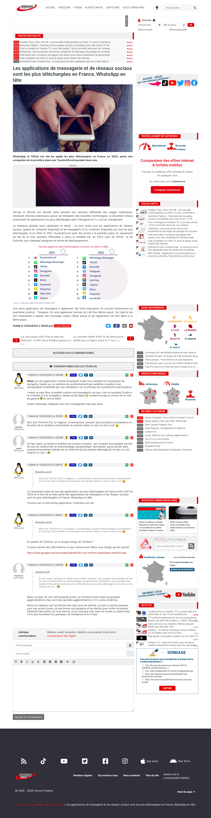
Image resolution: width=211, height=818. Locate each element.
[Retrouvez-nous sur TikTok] (43, 761)
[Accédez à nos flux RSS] (24, 761)
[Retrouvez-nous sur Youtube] (64, 761)
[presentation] (15, 662)
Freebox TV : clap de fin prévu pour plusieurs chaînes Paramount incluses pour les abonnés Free (171, 645)
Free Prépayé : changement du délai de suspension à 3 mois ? (165, 429)
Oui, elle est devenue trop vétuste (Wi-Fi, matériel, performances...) (164, 666)
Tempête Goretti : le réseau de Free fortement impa (171, 356)
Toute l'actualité (29, 35)
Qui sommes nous (108, 775)
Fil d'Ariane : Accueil (27, 804)
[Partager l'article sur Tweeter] (108, 326)
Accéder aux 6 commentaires (73, 352)
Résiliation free (152, 446)
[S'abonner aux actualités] (131, 326)
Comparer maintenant (167, 189)
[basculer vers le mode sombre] (157, 8)
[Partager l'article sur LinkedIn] (124, 326)
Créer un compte (145, 29)
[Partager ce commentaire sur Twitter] (81, 375)
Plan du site (152, 775)
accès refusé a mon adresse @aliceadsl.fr (166, 435)
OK (191, 25)
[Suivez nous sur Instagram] (125, 761)
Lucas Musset (62, 325)
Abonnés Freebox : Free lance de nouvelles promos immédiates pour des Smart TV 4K (64, 45)
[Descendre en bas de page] (86, 375)
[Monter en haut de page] (91, 375)
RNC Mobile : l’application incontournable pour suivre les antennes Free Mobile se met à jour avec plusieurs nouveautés (173, 256)
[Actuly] (146, 543)
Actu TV (146, 605)
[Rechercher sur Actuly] (191, 546)
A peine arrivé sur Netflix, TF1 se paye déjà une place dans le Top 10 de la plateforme (172, 613)
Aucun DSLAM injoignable (184, 557)
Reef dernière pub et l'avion (159, 442)
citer (73, 375)
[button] (16, 662)
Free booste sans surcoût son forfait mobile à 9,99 (171, 363)
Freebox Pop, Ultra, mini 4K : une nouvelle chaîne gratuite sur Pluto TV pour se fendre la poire (173, 213)
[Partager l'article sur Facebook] (116, 326)
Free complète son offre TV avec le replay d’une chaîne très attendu (55, 58)
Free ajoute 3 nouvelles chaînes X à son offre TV (173, 636)
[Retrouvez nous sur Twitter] (85, 761)
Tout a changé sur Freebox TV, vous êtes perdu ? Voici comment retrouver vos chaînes (65, 48)
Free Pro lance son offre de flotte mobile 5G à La (170, 366)
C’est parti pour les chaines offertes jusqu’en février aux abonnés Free (171, 625)
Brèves (129, 42)
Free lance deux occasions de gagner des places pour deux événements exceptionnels (65, 55)
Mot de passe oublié (178, 29)
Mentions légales (82, 775)
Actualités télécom (52, 804)
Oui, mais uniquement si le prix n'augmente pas (169, 671)
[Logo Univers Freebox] (27, 7)
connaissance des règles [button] (61, 635)
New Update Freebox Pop (158, 424)
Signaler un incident (182, 569)
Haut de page (185, 791)
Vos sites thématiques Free (159, 500)
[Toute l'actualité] (126, 35)
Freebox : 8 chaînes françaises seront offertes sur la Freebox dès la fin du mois (172, 631)
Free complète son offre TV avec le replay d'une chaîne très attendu (173, 242)
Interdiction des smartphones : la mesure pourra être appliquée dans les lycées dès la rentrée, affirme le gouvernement (173, 250)
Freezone (146, 20)
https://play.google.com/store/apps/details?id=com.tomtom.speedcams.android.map (76, 552)
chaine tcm (150, 431)
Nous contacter (131, 775)
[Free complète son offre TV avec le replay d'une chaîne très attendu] (141, 242)
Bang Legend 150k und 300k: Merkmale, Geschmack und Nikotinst (166, 422)
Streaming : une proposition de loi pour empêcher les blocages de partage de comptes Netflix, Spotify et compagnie (173, 231)
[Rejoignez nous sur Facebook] (106, 761)
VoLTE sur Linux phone (157, 439)
